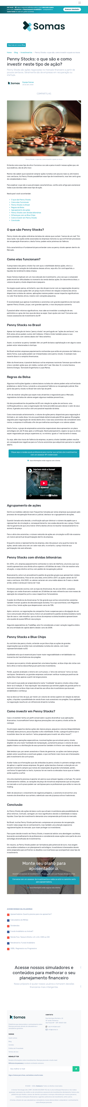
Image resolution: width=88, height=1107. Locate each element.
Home (9, 53)
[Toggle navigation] (80, 3)
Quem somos (13, 1038)
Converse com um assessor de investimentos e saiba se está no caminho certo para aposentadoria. (44, 880)
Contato (11, 1045)
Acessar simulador (72, 9)
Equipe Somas (28, 82)
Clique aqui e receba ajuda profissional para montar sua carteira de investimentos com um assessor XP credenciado (44, 453)
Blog (16, 53)
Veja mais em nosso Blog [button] (16, 45)
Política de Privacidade (16, 1048)
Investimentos (26, 53)
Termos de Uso (13, 1052)
